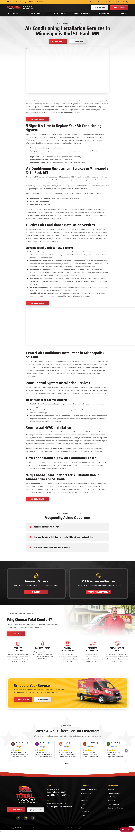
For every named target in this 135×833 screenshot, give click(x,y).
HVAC (122, 13)
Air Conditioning (34, 13)
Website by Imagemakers (116, 828)
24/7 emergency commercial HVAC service (55, 448)
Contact (121, 2)
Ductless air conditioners (40, 198)
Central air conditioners (39, 201)
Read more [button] (14, 758)
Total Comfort (60, 106)
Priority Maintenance (89, 789)
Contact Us (85, 811)
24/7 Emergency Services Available (59, 806)
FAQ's (83, 815)
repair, (42, 486)
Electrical (104, 13)
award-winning (36, 483)
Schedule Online (37, 119)
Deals (92, 2)
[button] (8, 750)
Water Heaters (81, 13)
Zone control (95, 390)
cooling (76, 209)
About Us (111, 2)
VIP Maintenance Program (99, 591)
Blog (82, 808)
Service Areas (86, 793)
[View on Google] (13, 744)
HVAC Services (113, 804)
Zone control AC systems (40, 204)
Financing (36, 591)
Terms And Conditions (68, 828)
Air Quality (58, 13)
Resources (101, 2)
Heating (12, 13)
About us (16, 633)
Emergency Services (115, 808)
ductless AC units (46, 238)
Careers (83, 804)
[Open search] (127, 2)
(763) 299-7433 (63, 795)
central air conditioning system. (85, 367)
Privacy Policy (79, 828)
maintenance (68, 112)
